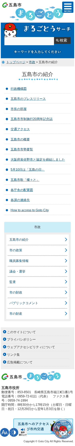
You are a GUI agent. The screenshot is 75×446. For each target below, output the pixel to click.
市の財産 (15, 313)
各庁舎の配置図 (22, 190)
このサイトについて (21, 332)
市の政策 (15, 250)
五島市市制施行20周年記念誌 (32, 119)
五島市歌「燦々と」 (25, 179)
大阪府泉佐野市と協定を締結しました (38, 159)
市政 (32, 62)
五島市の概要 (20, 139)
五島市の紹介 (19, 239)
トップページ (15, 62)
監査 (12, 282)
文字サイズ (4, 432)
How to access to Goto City (30, 210)
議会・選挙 (17, 271)
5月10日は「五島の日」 (28, 169)
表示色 (13, 432)
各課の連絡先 (20, 200)
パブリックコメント (23, 303)
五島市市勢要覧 (22, 149)
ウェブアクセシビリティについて (31, 347)
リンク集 (13, 354)
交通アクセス (20, 129)
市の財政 (15, 292)
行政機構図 (19, 88)
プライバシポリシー (21, 339)
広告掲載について (20, 362)
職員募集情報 (19, 261)
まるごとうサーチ (37, 30)
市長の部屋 (19, 109)
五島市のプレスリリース (28, 98)
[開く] (67, 7)
